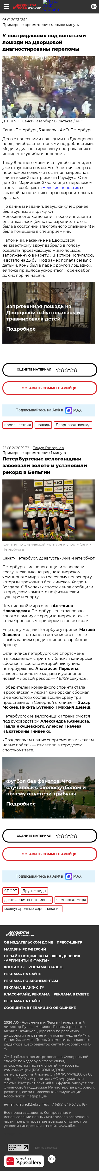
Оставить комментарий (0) (50, 388)
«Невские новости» (59, 187)
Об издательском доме (28, 942)
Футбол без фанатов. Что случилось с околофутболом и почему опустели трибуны (46, 787)
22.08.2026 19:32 (15, 448)
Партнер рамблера (45, 1147)
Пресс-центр (69, 942)
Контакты (14, 967)
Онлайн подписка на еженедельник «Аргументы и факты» (42, 958)
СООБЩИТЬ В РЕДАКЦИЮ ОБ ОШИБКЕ (40, 1008)
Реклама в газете (45, 967)
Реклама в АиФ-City (24, 987)
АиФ (80, 121)
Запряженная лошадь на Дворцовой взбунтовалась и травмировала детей (43, 312)
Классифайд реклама (27, 994)
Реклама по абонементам (31, 981)
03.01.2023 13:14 (14, 20)
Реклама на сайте (22, 974)
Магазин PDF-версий (25, 949)
